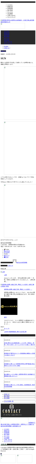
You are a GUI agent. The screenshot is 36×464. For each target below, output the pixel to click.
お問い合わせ (11, 15)
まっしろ (6, 328)
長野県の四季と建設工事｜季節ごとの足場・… (18, 289)
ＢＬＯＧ (10, 12)
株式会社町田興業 (21, 262)
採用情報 (10, 8)
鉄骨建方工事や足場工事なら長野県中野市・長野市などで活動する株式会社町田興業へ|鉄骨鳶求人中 (18, 424)
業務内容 (10, 6)
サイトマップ (11, 17)
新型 (5, 317)
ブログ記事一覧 (8, 401)
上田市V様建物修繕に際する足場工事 (15, 331)
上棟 (5, 275)
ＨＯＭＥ (10, 5)
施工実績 (10, 10)
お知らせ (10, 265)
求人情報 (6, 398)
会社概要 (10, 13)
